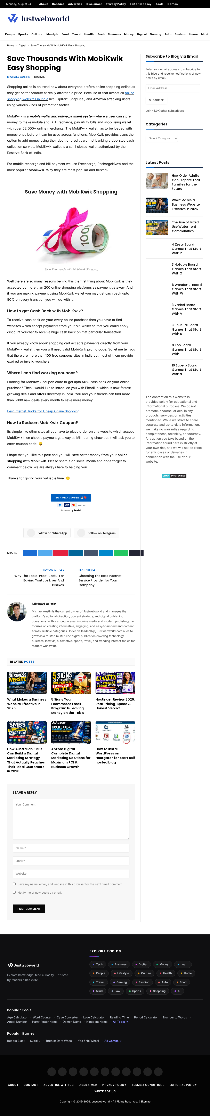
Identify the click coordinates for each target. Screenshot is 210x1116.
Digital (142, 34)
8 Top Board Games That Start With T (186, 349)
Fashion (180, 34)
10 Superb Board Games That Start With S (186, 369)
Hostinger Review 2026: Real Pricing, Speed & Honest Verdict (115, 704)
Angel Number (17, 1021)
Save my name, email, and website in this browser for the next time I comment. (70, 884)
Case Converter (67, 1017)
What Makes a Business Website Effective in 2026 (26, 704)
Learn (184, 964)
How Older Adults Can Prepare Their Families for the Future (186, 182)
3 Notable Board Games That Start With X (186, 268)
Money (129, 34)
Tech (101, 34)
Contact (58, 4)
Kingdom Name (96, 1021)
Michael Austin (18, 76)
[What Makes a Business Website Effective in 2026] (27, 683)
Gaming (155, 34)
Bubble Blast (16, 1040)
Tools (159, 4)
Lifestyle (52, 34)
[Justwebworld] (38, 18)
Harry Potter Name (44, 1021)
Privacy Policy (116, 4)
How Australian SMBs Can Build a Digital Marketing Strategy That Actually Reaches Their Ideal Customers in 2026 (26, 760)
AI (179, 991)
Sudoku (35, 1040)
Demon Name (72, 1021)
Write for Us (105, 1091)
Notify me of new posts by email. (40, 892)
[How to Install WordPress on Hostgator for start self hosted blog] (115, 732)
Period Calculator (146, 1017)
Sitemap (145, 1101)
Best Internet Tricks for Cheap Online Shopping (43, 411)
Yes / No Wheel (88, 1040)
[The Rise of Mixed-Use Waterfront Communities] (157, 227)
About (43, 4)
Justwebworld (101, 1101)
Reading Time (119, 1017)
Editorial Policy (140, 4)
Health (89, 34)
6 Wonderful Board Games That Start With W (187, 289)
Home (193, 34)
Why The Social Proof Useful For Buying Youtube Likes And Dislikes (39, 580)
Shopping (159, 991)
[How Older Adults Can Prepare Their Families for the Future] (157, 181)
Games (172, 4)
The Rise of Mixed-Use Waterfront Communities (186, 226)
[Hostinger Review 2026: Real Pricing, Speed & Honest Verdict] (115, 683)
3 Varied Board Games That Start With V (186, 309)
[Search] (202, 4)
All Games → (113, 1040)
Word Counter (42, 1017)
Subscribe (156, 100)
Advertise (75, 4)
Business (114, 34)
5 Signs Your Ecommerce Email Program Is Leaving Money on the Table (67, 706)
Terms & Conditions (147, 1084)
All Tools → (120, 1021)
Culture (36, 34)
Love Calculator (94, 1017)
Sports (23, 34)
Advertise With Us (58, 1084)
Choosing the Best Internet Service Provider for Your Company (100, 580)
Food (65, 34)
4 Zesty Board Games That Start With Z (186, 248)
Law (117, 991)
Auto (167, 34)
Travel (76, 34)
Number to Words (175, 1017)
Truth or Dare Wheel (59, 1040)
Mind (204, 34)
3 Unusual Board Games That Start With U (186, 329)
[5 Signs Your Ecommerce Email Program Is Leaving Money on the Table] (71, 683)
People (10, 34)
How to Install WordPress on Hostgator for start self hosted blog (115, 756)
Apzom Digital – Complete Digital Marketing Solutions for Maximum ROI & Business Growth (71, 758)
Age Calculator (17, 1017)
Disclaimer (94, 4)
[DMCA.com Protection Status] (174, 477)
